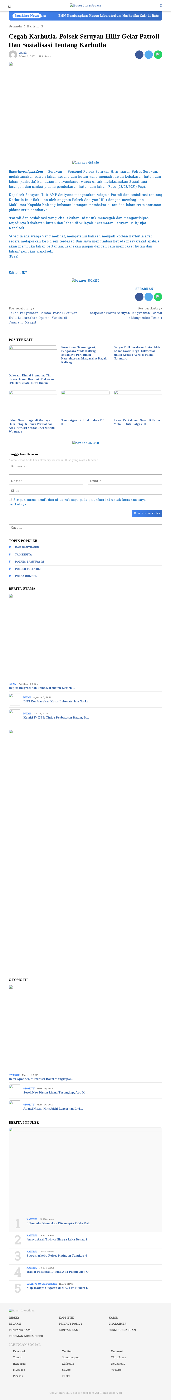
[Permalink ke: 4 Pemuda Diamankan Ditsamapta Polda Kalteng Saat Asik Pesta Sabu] (85, 1171)
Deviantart (118, 1363)
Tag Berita (23, 554)
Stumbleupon (70, 1357)
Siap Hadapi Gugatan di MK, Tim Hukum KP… (60, 1287)
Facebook (19, 1351)
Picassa (18, 1376)
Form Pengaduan (122, 1330)
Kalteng (32, 1219)
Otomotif (14, 1075)
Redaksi (15, 1323)
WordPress (118, 1357)
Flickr (66, 1376)
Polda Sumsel (26, 576)
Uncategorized (47, 1284)
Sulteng (32, 1284)
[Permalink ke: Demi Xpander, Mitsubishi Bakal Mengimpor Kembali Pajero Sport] (85, 1028)
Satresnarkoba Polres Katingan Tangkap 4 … (59, 1255)
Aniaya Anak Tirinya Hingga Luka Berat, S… (58, 1239)
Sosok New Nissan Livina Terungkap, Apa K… (55, 1092)
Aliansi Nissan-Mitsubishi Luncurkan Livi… (53, 1108)
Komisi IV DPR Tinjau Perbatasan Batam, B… (56, 717)
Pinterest (117, 1351)
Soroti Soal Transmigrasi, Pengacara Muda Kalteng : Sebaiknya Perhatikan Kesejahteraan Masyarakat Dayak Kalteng (84, 355)
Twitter (67, 1351)
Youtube (116, 1369)
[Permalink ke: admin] (13, 54)
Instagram (19, 1363)
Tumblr (18, 1357)
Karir (113, 1317)
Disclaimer (117, 1323)
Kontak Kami (69, 1330)
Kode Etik (66, 1317)
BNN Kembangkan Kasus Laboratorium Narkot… (57, 701)
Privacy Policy (70, 1323)
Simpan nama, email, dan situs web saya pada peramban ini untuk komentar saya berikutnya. (77, 502)
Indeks (14, 1317)
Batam (12, 684)
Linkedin (68, 1363)
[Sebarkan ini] (139, 54)
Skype (66, 1369)
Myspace (19, 1369)
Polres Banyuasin (29, 561)
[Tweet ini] (149, 54)
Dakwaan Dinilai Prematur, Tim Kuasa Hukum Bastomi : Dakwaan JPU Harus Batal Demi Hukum (31, 379)
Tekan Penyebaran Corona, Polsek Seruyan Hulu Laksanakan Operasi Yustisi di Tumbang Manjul (43, 316)
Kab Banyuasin (27, 547)
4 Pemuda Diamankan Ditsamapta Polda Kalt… (60, 1223)
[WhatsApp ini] (158, 54)
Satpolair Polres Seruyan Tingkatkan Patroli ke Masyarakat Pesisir (126, 313)
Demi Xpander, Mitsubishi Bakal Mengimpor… (41, 1079)
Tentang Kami (20, 1330)
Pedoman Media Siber (26, 1336)
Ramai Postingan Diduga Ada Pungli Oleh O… (59, 1271)
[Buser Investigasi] (85, 5)
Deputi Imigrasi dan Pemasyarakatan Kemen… (42, 687)
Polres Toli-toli (28, 569)
